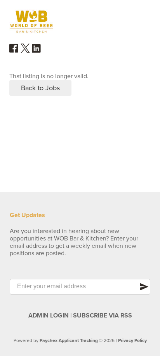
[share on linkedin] (36, 51)
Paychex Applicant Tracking (69, 340)
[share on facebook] (14, 51)
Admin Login (48, 315)
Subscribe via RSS (102, 315)
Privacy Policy (132, 340)
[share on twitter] (25, 51)
